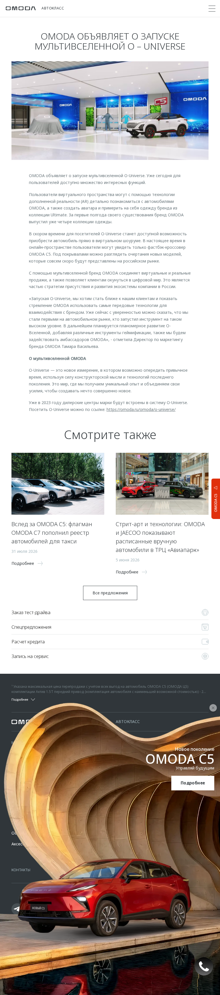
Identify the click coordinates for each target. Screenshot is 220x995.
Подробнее (193, 783)
